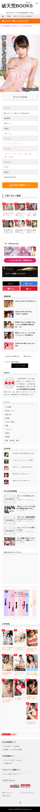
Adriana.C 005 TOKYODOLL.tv (25, 301)
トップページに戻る (19, 365)
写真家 (7, 437)
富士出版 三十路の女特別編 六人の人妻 (23, 453)
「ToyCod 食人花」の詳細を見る (20, 260)
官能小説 (8, 414)
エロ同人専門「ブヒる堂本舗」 (11, 746)
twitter (30, 2)
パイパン (7, 154)
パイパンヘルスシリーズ (12, 144)
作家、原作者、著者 (12, 440)
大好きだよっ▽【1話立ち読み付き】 (23, 467)
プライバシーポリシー (27, 792)
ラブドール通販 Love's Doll (15, 273)
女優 (6, 425)
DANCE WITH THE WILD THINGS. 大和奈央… (23, 313)
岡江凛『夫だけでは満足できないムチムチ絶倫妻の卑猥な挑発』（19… (25, 324)
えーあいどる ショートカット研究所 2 (23, 460)
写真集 (6, 167)
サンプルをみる (21, 97)
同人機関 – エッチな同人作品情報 (12, 749)
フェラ (14, 154)
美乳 (5, 157)
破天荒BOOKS (18, 809)
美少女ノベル (9, 411)
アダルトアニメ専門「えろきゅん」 (13, 760)
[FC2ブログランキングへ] (25, 787)
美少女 (11, 157)
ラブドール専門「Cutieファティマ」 (13, 774)
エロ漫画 (8, 407)
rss (27, 2)
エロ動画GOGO (7, 763)
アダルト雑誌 (9, 422)
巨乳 (25, 154)
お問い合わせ (6, 795)
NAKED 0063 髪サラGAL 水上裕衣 (25, 345)
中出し (20, 154)
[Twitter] (20, 802)
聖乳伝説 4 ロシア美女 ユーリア (21, 473)
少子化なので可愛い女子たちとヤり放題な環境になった (12, 357)
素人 (30, 154)
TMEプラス (8, 133)
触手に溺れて (28, 356)
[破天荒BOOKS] (17, 5)
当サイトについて (7, 792)
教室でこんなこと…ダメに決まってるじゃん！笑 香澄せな (25, 334)
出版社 (7, 433)
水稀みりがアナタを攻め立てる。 (22, 480)
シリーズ (8, 429)
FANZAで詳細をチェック (22, 185)
